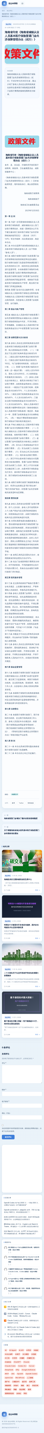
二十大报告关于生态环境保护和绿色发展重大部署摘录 (21, 974)
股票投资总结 (9, 1393)
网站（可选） (6, 1113)
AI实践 (33, 1354)
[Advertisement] (22, 115)
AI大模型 (26, 1354)
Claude (26, 1362)
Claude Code (10, 1366)
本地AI (16, 1385)
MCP (7, 1374)
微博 (13, 803)
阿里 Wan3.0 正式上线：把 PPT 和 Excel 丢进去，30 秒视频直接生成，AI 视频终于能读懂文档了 (21, 1232)
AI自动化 (8, 1362)
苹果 (25, 1393)
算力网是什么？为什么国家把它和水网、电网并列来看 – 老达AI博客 (23, 1248)
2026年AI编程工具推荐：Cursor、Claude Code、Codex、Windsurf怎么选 (22, 1315)
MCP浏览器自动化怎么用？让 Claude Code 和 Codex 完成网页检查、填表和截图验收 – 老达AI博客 (23, 1259)
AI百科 (14, 1358)
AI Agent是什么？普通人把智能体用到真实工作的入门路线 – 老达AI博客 (24, 1280)
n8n (12, 1374)
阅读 (36, 890)
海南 (22, 1385)
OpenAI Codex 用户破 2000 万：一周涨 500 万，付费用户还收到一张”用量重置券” (21, 1204)
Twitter (21, 803)
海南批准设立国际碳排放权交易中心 (18, 879)
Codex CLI (22, 1366)
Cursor (31, 1366)
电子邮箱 (5, 1101)
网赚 (15, 1389)
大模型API (15, 1382)
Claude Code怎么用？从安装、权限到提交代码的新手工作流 (23, 1322)
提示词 (24, 1382)
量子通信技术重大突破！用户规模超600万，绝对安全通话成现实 (21, 1022)
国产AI (7, 1382)
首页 (3, 11)
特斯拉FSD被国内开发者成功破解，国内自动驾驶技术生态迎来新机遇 (21, 926)
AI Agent (12, 1350)
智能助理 (8, 1385)
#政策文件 (15, 794)
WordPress (19, 1378)
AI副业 (36, 1350)
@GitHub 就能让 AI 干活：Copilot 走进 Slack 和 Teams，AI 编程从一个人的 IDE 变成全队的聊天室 (21, 1225)
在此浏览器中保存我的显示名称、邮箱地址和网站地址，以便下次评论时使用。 (22, 1129)
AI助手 (17, 1354)
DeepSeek (9, 1370)
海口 (28, 1385)
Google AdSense (28, 1370)
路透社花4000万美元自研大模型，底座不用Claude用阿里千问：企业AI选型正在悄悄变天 (21, 1218)
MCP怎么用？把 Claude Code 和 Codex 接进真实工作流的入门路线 (24, 1328)
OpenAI (20, 1374)
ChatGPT (17, 1362)
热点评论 (9, 11)
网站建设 (8, 1389)
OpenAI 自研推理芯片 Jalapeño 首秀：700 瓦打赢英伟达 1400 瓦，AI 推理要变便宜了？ (22, 1211)
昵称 (4, 1090)
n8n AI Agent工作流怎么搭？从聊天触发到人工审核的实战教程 (24, 1308)
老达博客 (22, 1389)
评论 (4, 1063)
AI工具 (7, 1358)
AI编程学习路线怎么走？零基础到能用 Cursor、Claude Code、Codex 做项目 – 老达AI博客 (23, 1270)
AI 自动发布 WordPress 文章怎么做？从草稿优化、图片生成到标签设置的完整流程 (24, 1335)
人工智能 (30, 1378)
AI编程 (22, 1358)
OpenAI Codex (31, 1374)
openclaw (9, 1378)
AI (6, 1350)
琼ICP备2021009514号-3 (10, 1427)
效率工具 (32, 1382)
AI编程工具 (30, 1358)
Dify (17, 1370)
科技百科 (35, 1385)
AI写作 (28, 1350)
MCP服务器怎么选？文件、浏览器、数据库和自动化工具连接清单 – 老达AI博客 (24, 1289)
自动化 (19, 1393)
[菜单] (22, 3)
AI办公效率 (9, 1354)
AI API (21, 1350)
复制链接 (31, 803)
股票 (29, 1389)
